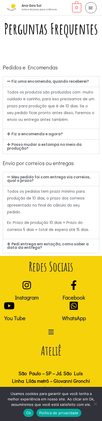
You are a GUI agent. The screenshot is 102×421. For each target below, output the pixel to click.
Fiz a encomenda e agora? (37, 134)
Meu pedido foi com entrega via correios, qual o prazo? (48, 179)
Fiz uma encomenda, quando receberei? (50, 81)
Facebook (74, 297)
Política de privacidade (59, 413)
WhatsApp (74, 318)
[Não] (95, 404)
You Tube (15, 318)
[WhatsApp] (74, 305)
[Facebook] (74, 285)
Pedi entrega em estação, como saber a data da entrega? (48, 246)
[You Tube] (9, 305)
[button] (51, 81)
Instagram (27, 297)
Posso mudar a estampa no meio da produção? (44, 146)
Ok (28, 413)
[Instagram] (27, 285)
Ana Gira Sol (31, 6)
